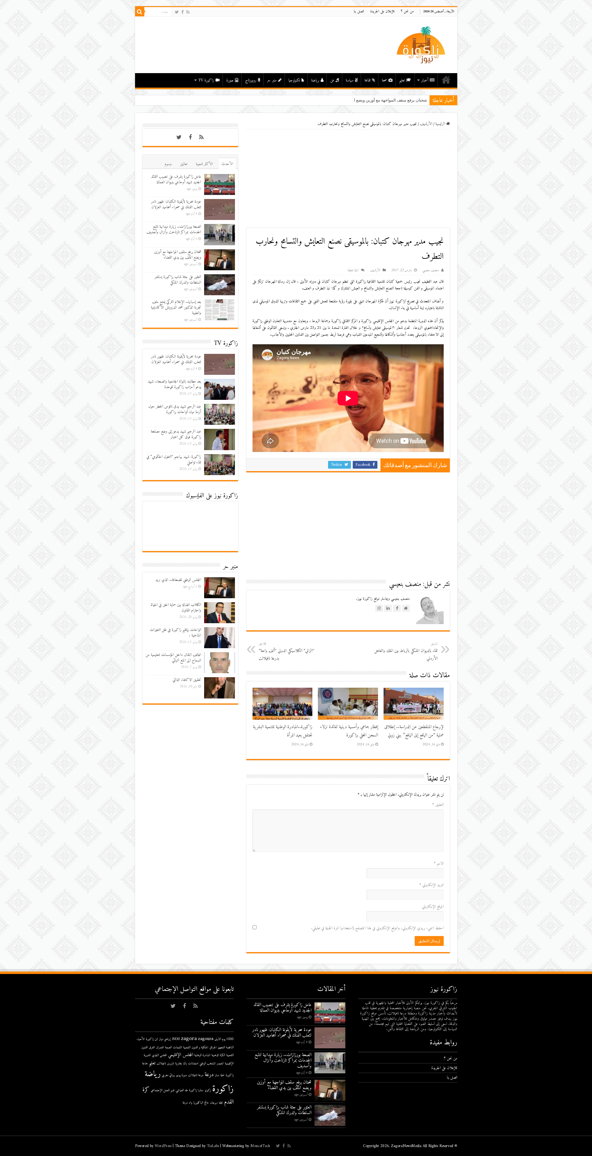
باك (185, 1064)
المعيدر (220, 1064)
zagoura (205, 1039)
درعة (209, 1075)
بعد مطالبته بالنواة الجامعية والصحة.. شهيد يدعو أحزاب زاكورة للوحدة (174, 384)
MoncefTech (260, 1146)
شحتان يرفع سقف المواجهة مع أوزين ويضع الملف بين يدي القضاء (373, 100)
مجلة (221, 1103)
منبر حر (272, 80)
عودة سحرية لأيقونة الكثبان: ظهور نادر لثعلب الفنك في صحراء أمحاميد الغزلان (176, 204)
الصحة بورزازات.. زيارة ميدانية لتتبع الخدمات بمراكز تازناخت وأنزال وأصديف (173, 229)
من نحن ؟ (407, 11)
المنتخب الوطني (207, 1064)
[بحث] (139, 11)
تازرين (170, 1064)
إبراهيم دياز (165, 1039)
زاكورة (223, 1089)
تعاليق (183, 164)
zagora (189, 1039)
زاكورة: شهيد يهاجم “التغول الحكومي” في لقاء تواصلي (173, 459)
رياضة (315, 80)
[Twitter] (176, 12)
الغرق (152, 1047)
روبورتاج (250, 80)
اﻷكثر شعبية (204, 164)
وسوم (168, 164)
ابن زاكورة (152, 1039)
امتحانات (193, 1064)
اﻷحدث (227, 164)
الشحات (177, 1047)
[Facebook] (182, 12)
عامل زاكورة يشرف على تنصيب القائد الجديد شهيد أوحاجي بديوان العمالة (176, 179)
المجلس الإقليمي (180, 1055)
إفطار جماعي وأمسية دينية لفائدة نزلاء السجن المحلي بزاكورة (349, 731)
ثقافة (367, 80)
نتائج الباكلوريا (201, 1103)
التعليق (438, 804)
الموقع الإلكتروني (433, 906)
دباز (217, 1075)
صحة (384, 80)
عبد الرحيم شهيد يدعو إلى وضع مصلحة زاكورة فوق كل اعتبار (176, 434)
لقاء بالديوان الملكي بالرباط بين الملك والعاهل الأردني (406, 651)
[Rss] (188, 12)
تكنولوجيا (294, 80)
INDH (176, 1039)
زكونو (208, 1090)
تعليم (402, 80)
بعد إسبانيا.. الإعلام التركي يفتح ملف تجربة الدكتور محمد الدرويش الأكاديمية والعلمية (176, 307)
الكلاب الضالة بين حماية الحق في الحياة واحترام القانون (176, 607)
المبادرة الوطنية (202, 1055)
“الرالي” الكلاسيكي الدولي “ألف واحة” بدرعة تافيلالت (286, 651)
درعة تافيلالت (196, 1075)
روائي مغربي (168, 1075)
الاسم (439, 863)
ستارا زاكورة (196, 1090)
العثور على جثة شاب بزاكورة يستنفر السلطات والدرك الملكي (177, 279)
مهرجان (214, 1103)
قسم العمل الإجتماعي (163, 1090)
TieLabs (213, 1146)
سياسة (349, 80)
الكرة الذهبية (218, 1055)
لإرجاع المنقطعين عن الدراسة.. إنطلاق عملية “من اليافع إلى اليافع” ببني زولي (414, 731)
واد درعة (187, 1103)
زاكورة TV (206, 80)
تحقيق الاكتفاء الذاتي (187, 679)
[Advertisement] (348, 178)
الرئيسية (446, 79)
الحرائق (212, 1047)
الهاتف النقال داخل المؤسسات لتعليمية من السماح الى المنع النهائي (173, 657)
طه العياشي (182, 1090)
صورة (229, 80)
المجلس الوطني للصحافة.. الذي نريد (178, 579)
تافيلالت (161, 1064)
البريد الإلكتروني (431, 885)
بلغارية (178, 1064)
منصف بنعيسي (430, 270)
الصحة (168, 1047)
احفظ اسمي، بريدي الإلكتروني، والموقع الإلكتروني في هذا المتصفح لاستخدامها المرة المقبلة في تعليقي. (377, 928)
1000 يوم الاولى (224, 1039)
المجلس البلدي (159, 1055)
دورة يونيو (181, 1075)
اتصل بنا (359, 11)
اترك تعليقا (353, 270)
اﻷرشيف (426, 123)
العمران (160, 1047)
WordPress (163, 1146)
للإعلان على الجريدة (382, 11)
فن (332, 80)
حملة (222, 1075)
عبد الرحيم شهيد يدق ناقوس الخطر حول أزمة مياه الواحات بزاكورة (174, 409)
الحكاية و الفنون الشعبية (195, 1047)
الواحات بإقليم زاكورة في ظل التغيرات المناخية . (175, 632)
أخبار (424, 80)
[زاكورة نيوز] (422, 44)
